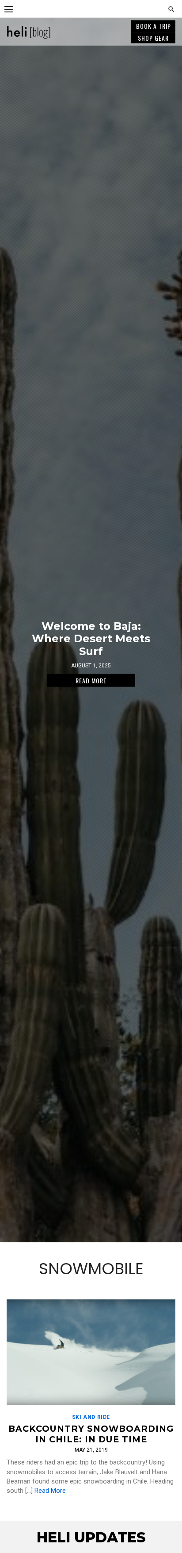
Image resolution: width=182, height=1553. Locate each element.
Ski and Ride (91, 1417)
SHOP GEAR (153, 37)
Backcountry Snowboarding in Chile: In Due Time (91, 1434)
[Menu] (9, 9)
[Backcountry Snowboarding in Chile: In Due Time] (91, 1352)
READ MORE (91, 680)
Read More (50, 1491)
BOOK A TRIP (153, 26)
